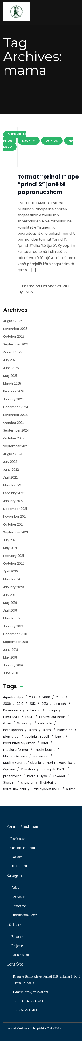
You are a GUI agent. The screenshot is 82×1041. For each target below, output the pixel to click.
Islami (47, 730)
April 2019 (10, 610)
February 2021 (13, 556)
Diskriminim (12, 710)
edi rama (33, 710)
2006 (46, 697)
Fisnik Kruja (11, 717)
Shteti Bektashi (14, 789)
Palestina (28, 769)
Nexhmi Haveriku (59, 763)
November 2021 (14, 516)
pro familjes (12, 776)
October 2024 (14, 422)
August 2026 (12, 321)
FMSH (29, 717)
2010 (20, 704)
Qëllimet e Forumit (23, 848)
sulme (71, 789)
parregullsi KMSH (53, 769)
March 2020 (12, 579)
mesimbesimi (45, 749)
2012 (32, 704)
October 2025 (13, 336)
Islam (33, 730)
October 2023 (13, 438)
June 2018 (10, 649)
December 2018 (15, 634)
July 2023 (10, 462)
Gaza (7, 723)
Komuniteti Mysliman (19, 743)
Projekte (17, 946)
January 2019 (13, 626)
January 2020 (13, 587)
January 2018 (13, 665)
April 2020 (10, 571)
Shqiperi (9, 782)
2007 (60, 697)
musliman (40, 756)
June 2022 (11, 469)
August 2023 (12, 454)
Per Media (18, 897)
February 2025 (14, 391)
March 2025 (12, 383)
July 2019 (10, 595)
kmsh (59, 736)
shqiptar (27, 782)
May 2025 (10, 376)
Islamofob (65, 730)
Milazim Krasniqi (15, 756)
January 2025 (13, 399)
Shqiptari (46, 782)
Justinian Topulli (37, 736)
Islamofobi (11, 736)
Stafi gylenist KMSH (46, 789)
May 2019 (10, 603)
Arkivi (15, 887)
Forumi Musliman (52, 717)
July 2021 (9, 540)
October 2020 (13, 563)
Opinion (9, 769)
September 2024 (16, 430)
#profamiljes (13, 697)
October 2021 (13, 524)
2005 (33, 697)
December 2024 (15, 407)
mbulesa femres (16, 749)
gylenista (45, 723)
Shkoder (59, 776)
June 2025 (11, 368)
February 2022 (14, 493)
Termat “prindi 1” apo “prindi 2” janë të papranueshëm (48, 184)
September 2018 (15, 642)
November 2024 (15, 415)
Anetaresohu (20, 955)
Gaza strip (24, 723)
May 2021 (10, 548)
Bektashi (60, 704)
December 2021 (15, 509)
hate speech (13, 730)
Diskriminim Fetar (24, 915)
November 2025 (15, 329)
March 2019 (11, 618)
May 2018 (10, 657)
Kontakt (16, 857)
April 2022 (10, 477)
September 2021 (15, 532)
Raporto (17, 936)
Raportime (18, 906)
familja (51, 710)
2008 (7, 704)
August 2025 (12, 352)
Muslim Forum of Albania (22, 763)
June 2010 (10, 673)
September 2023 (16, 446)
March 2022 (12, 485)
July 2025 (10, 360)
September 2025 (16, 344)
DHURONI (18, 866)
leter (44, 743)
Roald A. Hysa (37, 776)
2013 (45, 704)
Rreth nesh (17, 839)
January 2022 (13, 501)
